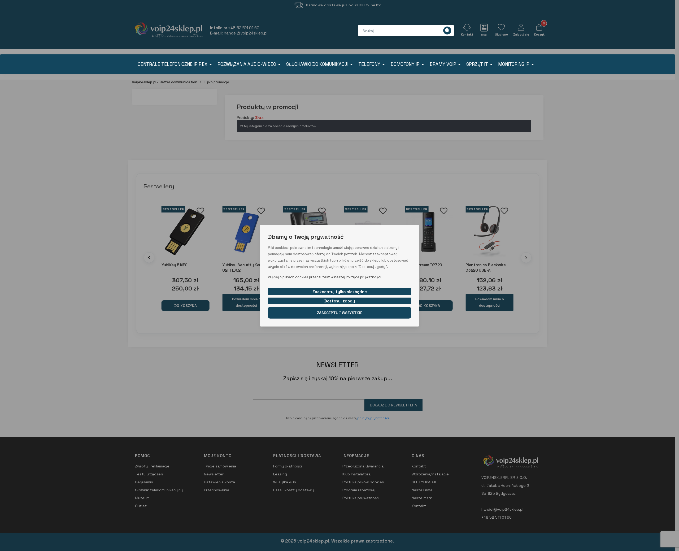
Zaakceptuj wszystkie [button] (339, 312)
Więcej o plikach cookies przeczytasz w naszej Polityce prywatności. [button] (325, 277)
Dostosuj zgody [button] (339, 300)
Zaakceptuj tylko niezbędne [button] (339, 291)
